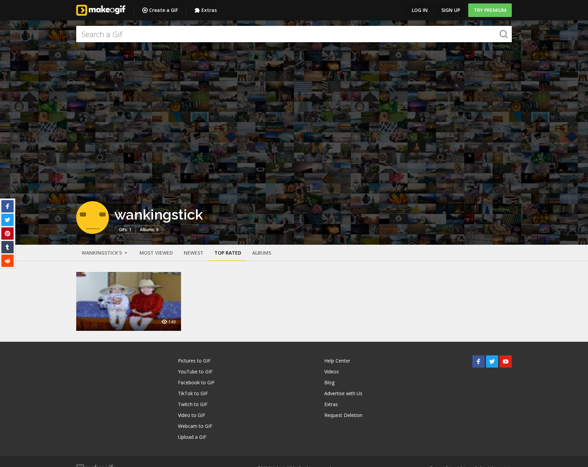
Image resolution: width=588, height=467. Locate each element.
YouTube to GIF (195, 371)
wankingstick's (102, 252)
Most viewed (156, 252)
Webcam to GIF (195, 426)
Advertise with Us (343, 393)
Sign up (450, 10)
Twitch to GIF (193, 404)
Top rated (227, 252)
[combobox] (294, 34)
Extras (209, 10)
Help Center (337, 360)
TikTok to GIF (193, 393)
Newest (193, 252)
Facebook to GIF (196, 382)
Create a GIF (163, 10)
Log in (420, 10)
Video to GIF (191, 415)
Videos (331, 371)
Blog (329, 382)
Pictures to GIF (194, 360)
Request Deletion (343, 415)
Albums (261, 252)
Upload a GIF (192, 437)
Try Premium (490, 10)
